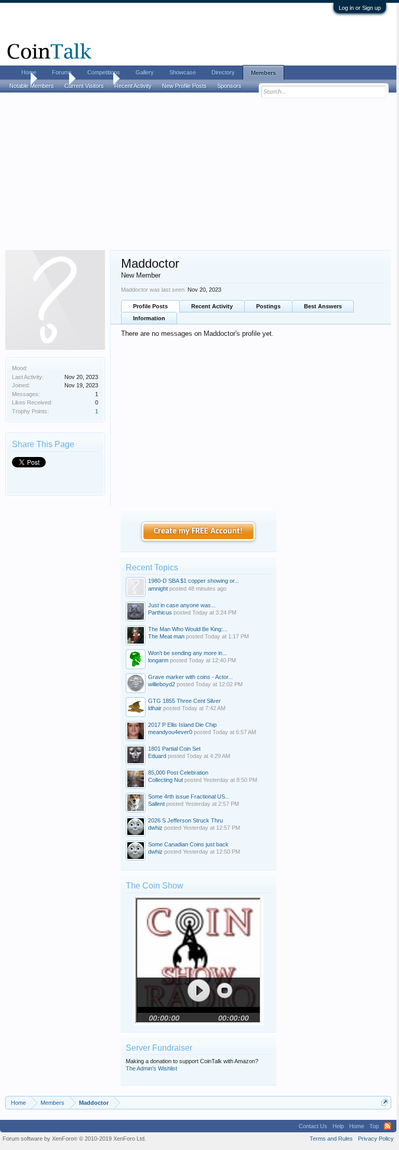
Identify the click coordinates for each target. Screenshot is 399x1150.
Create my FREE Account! (198, 531)
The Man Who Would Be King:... (188, 629)
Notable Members (31, 86)
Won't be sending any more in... (187, 653)
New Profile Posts (184, 86)
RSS (387, 1126)
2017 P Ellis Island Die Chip (182, 725)
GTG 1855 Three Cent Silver (184, 701)
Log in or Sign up (360, 8)
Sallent (156, 804)
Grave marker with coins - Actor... (190, 677)
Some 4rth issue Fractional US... (189, 796)
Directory (223, 72)
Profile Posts (150, 306)
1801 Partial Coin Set (174, 749)
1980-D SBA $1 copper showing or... (193, 581)
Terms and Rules (331, 1138)
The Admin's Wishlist (151, 1068)
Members (263, 73)
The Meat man (166, 636)
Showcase (182, 72)
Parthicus (160, 612)
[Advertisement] (198, 172)
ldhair (155, 708)
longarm (158, 660)
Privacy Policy (376, 1138)
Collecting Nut (165, 780)
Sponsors (229, 86)
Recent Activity (212, 306)
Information (149, 318)
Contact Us (313, 1126)
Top (374, 1126)
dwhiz (155, 828)
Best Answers (323, 306)
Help (338, 1126)
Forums (62, 72)
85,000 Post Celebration (178, 772)
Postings (268, 306)
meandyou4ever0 (170, 732)
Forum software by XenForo (74, 1138)
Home (28, 72)
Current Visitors (84, 86)
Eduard (157, 756)
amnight (158, 588)
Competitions (103, 72)
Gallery (145, 72)
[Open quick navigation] (384, 1102)
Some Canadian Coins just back (188, 844)
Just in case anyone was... (182, 605)
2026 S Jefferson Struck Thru (185, 820)
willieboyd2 (161, 684)
